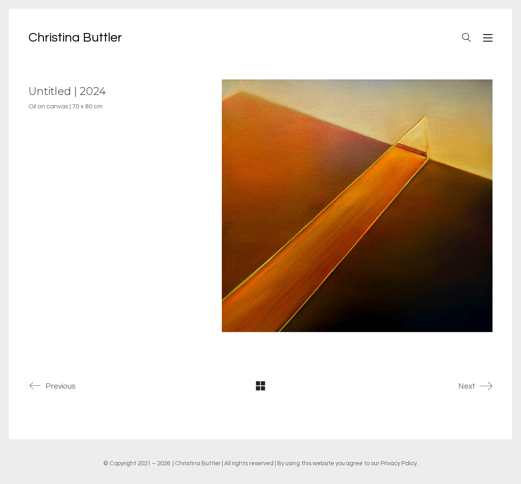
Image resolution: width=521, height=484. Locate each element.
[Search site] (466, 38)
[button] (488, 38)
